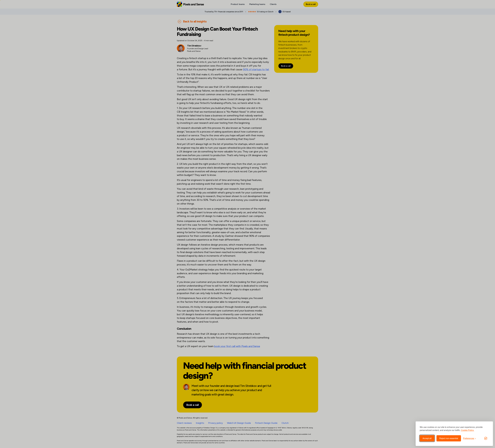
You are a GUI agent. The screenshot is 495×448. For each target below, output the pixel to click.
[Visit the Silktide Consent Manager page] (486, 438)
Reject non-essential (448, 438)
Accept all (427, 438)
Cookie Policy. (467, 430)
